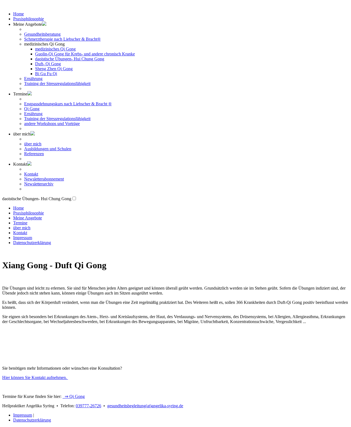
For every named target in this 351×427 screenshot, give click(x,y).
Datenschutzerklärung (32, 242)
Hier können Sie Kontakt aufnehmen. (35, 377)
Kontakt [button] (20, 164)
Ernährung (33, 78)
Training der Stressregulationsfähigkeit (57, 83)
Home (18, 14)
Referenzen (34, 153)
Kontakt (31, 174)
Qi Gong (31, 108)
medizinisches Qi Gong (55, 49)
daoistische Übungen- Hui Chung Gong (69, 58)
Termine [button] (20, 94)
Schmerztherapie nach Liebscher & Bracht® (62, 39)
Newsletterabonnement (44, 179)
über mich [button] (21, 134)
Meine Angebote (27, 218)
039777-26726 (88, 405)
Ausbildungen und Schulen (47, 148)
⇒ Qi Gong (74, 396)
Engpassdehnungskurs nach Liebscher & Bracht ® (68, 103)
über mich (32, 144)
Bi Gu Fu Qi (46, 73)
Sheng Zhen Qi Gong (54, 68)
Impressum (22, 237)
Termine (20, 222)
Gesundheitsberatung (42, 34)
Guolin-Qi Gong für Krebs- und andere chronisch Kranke (85, 54)
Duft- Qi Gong (48, 63)
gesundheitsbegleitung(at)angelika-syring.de (145, 405)
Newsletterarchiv (38, 184)
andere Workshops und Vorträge (52, 123)
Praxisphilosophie (28, 18)
